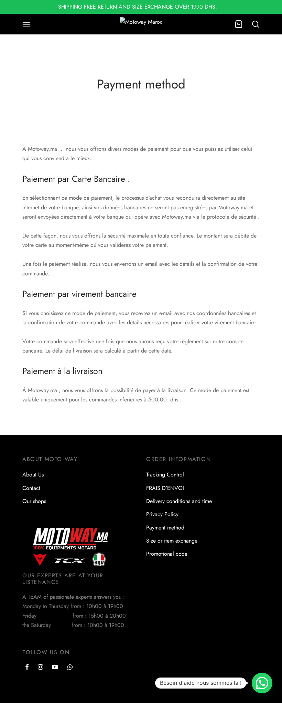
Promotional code (166, 554)
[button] (262, 683)
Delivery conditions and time (179, 501)
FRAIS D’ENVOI (165, 488)
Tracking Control (165, 475)
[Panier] (239, 24)
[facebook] (27, 667)
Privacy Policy (162, 514)
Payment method (165, 528)
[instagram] (40, 667)
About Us (33, 475)
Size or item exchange (171, 541)
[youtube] (55, 667)
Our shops (34, 501)
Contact (31, 488)
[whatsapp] (70, 667)
